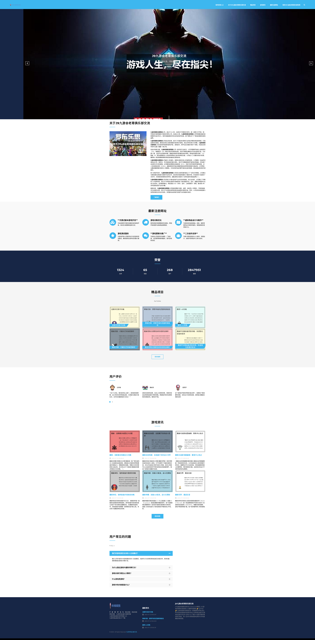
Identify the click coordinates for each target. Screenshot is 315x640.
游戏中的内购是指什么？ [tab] (121, 585)
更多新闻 (157, 516)
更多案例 (157, 357)
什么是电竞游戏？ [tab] (118, 579)
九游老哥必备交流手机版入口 (118, 616)
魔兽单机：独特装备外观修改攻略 (122, 495)
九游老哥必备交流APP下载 (117, 618)
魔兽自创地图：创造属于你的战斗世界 (156, 455)
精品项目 (253, 5)
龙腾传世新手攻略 (147, 612)
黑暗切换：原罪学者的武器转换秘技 (153, 618)
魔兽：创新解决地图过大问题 (120, 455)
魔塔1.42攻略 (146, 625)
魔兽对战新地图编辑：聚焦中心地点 (188, 455)
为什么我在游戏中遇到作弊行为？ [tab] (124, 568)
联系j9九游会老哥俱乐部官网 (291, 5)
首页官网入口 (220, 5)
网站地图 (127, 612)
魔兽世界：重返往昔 (182, 495)
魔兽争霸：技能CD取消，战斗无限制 (156, 495)
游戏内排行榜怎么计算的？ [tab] (122, 573)
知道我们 (169, 67)
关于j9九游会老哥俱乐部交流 (237, 5)
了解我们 (156, 197)
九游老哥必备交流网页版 (123, 614)
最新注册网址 (274, 5)
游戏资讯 (262, 5)
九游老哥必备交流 (131, 632)
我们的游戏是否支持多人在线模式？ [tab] (125, 553)
